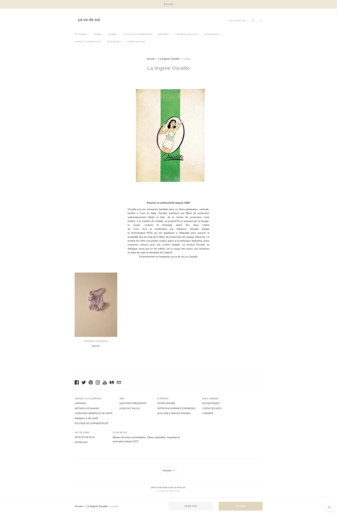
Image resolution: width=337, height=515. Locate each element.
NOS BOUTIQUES (211, 403)
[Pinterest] (91, 383)
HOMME (112, 34)
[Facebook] (77, 383)
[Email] (119, 383)
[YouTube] (105, 383)
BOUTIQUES (113, 42)
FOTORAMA (81, 34)
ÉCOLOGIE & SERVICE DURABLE (174, 413)
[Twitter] (84, 383)
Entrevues (81, 442)
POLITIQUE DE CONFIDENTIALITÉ (91, 423)
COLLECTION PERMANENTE (138, 34)
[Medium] (112, 383)
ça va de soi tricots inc (168, 491)
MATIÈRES (163, 34)
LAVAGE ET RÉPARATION (87, 42)
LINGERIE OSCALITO (186, 34)
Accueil (150, 58)
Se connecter (237, 21)
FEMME (97, 34)
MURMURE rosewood (96, 341)
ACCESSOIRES (211, 34)
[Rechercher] (261, 21)
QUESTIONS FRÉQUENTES (133, 403)
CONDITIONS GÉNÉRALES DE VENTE (93, 413)
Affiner (240, 506)
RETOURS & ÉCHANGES (87, 408)
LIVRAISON (80, 403)
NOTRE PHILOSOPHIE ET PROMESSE (176, 408)
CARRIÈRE (207, 413)
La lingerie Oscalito (169, 58)
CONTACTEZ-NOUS (212, 408)
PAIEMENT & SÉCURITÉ (86, 418)
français (167, 470)
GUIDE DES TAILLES (129, 408)
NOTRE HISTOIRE (136, 42)
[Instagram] (98, 383)
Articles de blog (85, 437)
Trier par (190, 506)
